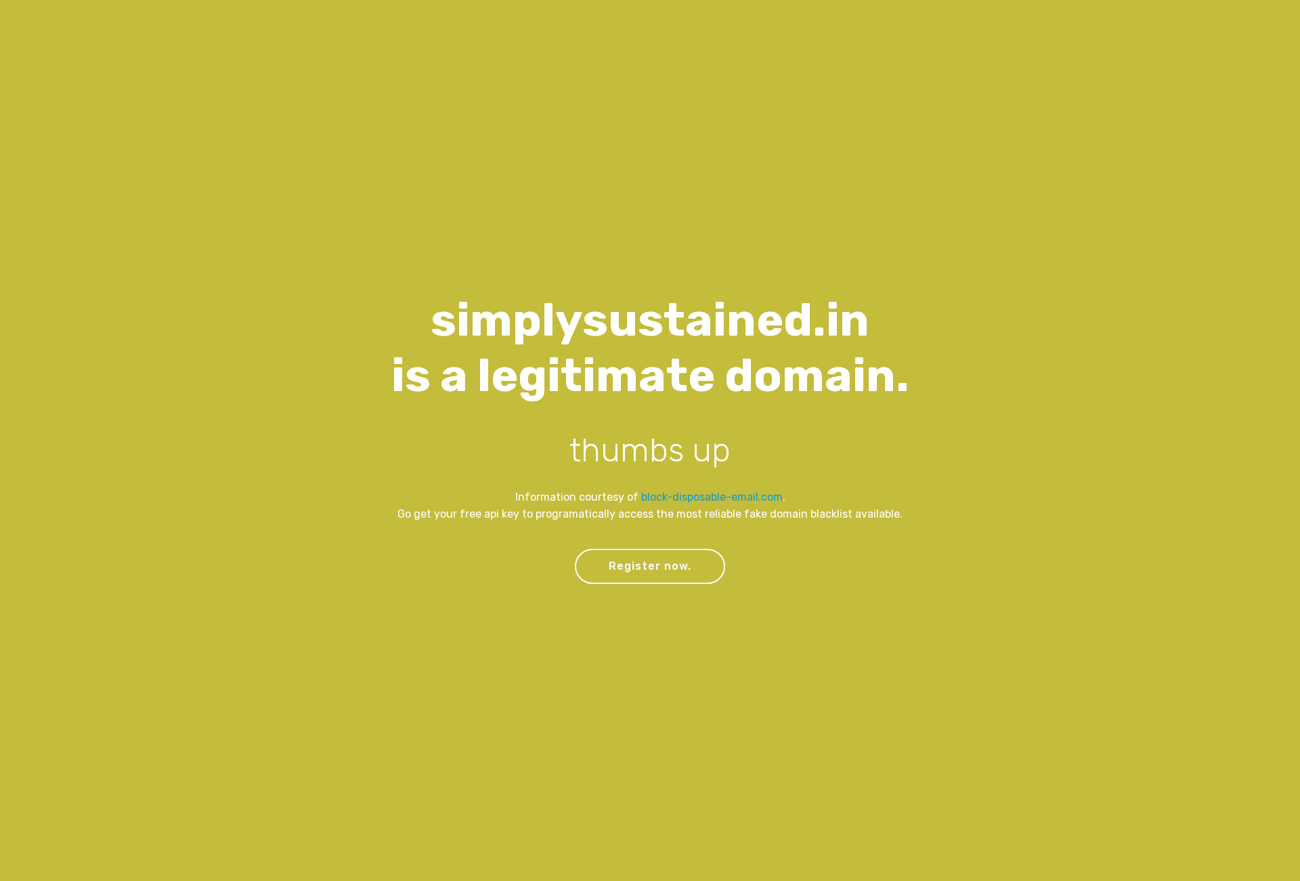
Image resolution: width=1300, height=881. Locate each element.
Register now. (650, 566)
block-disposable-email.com (712, 497)
